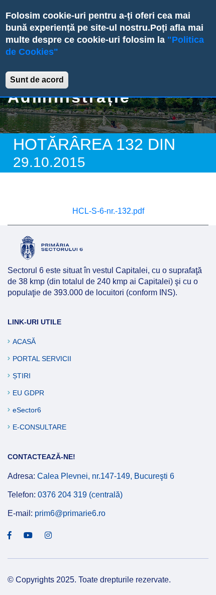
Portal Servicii (42, 359)
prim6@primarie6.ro (70, 513)
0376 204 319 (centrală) (80, 494)
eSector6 (27, 410)
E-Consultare (39, 427)
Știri (22, 376)
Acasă (24, 341)
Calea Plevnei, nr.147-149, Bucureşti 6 (105, 476)
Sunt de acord (37, 79)
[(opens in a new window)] (10, 536)
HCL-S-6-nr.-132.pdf (108, 211)
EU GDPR (28, 393)
